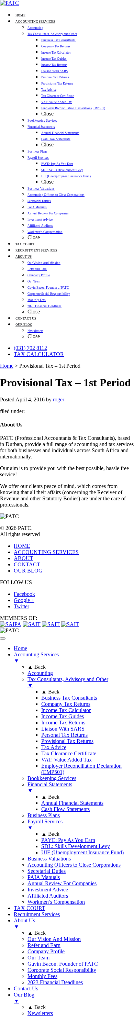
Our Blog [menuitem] (24, 998)
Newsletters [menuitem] (40, 1013)
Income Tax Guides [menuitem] (62, 716)
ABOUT (23, 558)
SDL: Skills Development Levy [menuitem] (75, 846)
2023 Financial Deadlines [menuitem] (55, 982)
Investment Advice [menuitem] (47, 889)
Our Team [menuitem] (38, 957)
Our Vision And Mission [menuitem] (54, 939)
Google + (24, 600)
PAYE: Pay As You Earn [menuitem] (68, 840)
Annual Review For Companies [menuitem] (62, 883)
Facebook (24, 594)
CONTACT (27, 564)
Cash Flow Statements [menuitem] (65, 809)
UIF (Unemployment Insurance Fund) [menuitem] (82, 852)
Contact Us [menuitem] (26, 988)
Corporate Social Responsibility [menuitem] (61, 970)
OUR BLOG (28, 571)
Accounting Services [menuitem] (36, 658)
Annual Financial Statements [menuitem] (72, 803)
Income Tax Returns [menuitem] (63, 722)
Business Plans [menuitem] (43, 815)
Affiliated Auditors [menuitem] (47, 896)
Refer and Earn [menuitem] (43, 945)
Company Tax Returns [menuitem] (65, 704)
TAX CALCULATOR (39, 354)
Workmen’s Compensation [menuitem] (56, 902)
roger (58, 399)
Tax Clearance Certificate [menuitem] (68, 753)
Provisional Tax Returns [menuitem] (67, 741)
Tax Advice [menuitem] (53, 747)
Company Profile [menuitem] (46, 951)
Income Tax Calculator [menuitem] (66, 710)
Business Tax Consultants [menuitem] (69, 698)
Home (6, 366)
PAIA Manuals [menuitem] (43, 877)
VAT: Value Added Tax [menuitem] (66, 760)
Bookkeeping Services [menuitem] (51, 778)
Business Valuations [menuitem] (49, 859)
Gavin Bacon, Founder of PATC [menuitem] (62, 964)
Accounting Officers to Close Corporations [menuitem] (74, 865)
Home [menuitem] (20, 648)
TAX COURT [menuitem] (29, 908)
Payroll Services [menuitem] (45, 825)
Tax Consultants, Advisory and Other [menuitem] (67, 682)
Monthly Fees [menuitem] (42, 976)
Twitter (21, 606)
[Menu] (2, 638)
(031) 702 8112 (30, 348)
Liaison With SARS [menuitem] (63, 729)
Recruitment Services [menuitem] (37, 914)
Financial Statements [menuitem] (49, 787)
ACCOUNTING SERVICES (46, 552)
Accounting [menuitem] (40, 673)
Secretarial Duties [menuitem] (46, 871)
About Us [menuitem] (24, 924)
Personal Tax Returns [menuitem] (64, 735)
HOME (22, 546)
